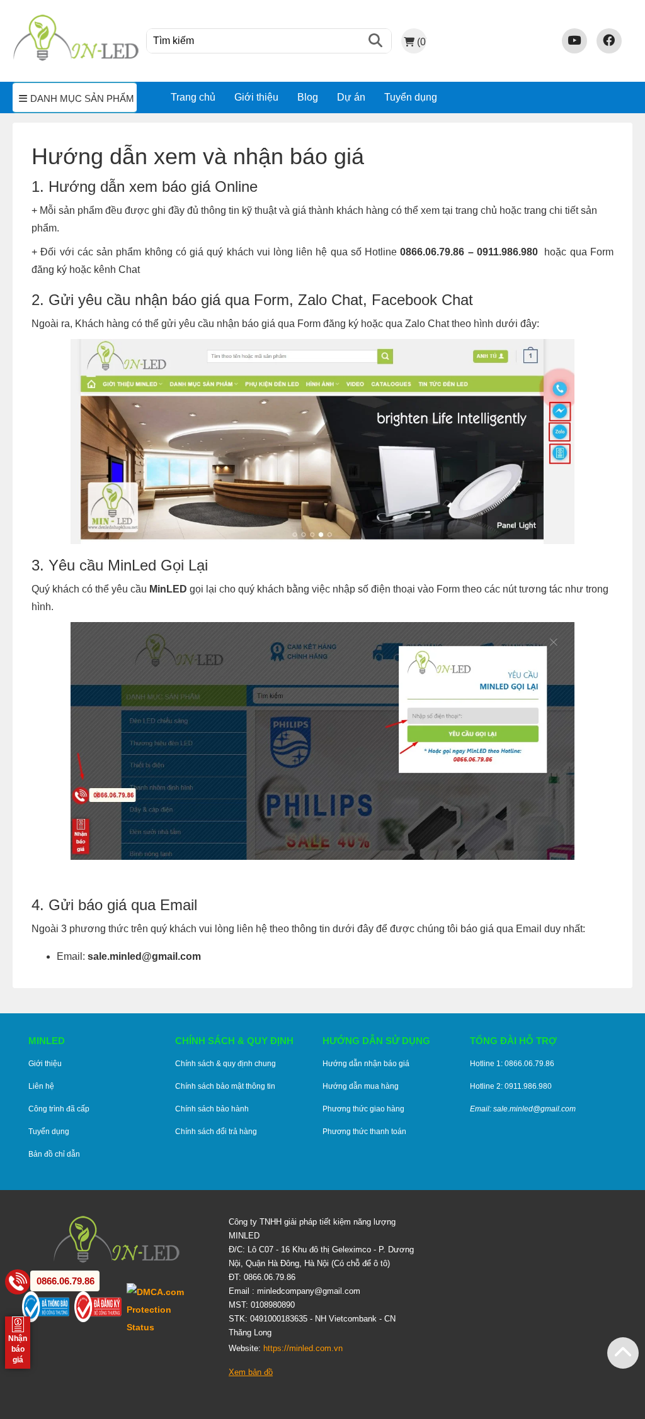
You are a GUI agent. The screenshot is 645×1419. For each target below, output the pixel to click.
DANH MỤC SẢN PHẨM (82, 99)
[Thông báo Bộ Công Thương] (48, 1309)
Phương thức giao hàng (363, 1109)
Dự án (351, 97)
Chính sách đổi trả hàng (216, 1131)
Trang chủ (193, 97)
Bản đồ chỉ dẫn (54, 1154)
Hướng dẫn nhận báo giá (365, 1063)
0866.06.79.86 (432, 252)
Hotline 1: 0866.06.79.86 (512, 1063)
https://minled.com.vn (303, 1348)
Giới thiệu (256, 97)
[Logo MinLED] (76, 58)
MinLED (168, 589)
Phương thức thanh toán (364, 1131)
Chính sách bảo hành (212, 1109)
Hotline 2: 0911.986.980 (511, 1086)
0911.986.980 (507, 252)
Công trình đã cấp (58, 1109)
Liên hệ (41, 1086)
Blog (307, 97)
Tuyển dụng (410, 97)
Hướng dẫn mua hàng (360, 1086)
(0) (421, 41)
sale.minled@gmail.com (144, 956)
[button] (623, 1353)
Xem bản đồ (251, 1372)
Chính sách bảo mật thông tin (225, 1086)
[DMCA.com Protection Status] (168, 1309)
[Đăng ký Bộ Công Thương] (100, 1309)
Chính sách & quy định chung (225, 1063)
